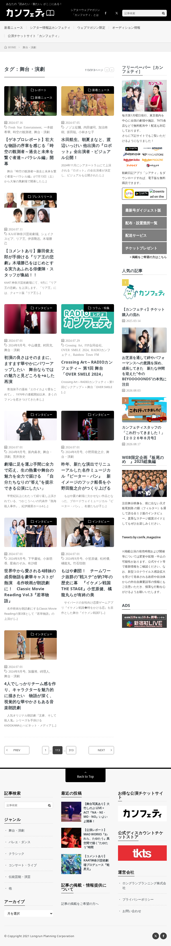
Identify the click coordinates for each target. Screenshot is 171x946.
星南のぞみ (17, 563)
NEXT (101, 750)
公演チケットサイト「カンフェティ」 (34, 36)
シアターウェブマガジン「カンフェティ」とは (85, 12)
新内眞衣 (34, 451)
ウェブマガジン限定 (91, 27)
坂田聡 (71, 131)
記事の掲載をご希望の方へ (80, 903)
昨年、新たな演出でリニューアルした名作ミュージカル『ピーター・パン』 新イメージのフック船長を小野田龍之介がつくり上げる (86, 476)
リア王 (20, 238)
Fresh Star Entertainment (24, 127)
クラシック (16, 853)
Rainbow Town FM (86, 354)
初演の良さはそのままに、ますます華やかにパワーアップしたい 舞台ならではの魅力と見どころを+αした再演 (29, 369)
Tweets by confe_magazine (141, 537)
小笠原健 (91, 558)
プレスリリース (42, 197)
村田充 (47, 345)
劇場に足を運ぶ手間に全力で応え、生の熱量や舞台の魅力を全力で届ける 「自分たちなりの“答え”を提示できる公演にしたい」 (29, 476)
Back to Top (85, 776)
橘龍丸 (66, 563)
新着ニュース (13, 27)
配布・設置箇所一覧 (141, 222)
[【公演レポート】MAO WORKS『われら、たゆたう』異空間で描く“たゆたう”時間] (71, 838)
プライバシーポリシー (138, 899)
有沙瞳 (32, 563)
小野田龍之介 (94, 451)
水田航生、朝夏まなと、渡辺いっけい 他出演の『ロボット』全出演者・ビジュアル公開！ (86, 148)
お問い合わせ (131, 911)
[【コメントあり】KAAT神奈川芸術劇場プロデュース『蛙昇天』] (71, 864)
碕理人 (44, 671)
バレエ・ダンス (20, 842)
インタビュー (43, 308)
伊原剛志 (34, 238)
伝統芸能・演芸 (20, 877)
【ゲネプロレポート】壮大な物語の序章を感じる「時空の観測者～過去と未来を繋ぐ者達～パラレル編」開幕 (29, 151)
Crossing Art (73, 345)
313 (71, 750)
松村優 (104, 558)
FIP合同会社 (93, 345)
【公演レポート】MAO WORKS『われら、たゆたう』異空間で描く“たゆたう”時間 (96, 838)
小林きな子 (86, 131)
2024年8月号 (17, 345)
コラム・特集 (101, 308)
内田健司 (89, 127)
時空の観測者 (22, 131)
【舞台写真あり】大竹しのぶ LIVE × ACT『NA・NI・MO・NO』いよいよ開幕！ (96, 812)
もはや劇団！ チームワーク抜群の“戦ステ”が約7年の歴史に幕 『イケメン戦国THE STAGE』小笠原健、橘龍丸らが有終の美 (87, 582)
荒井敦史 (19, 456)
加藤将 (32, 671)
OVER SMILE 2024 (75, 349)
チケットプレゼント (141, 248)
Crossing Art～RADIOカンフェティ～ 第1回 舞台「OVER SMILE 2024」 (87, 368)
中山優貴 (34, 345)
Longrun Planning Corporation (52, 936)
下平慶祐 (34, 558)
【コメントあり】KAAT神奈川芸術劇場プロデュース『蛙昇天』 (96, 862)
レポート (41, 90)
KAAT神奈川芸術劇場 (23, 233)
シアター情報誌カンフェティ (50, 27)
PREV (16, 750)
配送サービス (136, 235)
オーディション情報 (126, 27)
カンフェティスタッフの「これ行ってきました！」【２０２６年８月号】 (143, 432)
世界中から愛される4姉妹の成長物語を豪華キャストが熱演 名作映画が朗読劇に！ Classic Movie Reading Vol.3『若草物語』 (30, 585)
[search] (163, 13)
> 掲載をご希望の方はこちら (148, 257)
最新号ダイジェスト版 (143, 210)
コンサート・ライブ (23, 865)
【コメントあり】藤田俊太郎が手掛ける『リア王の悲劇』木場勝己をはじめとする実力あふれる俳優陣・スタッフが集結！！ (29, 262)
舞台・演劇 (42, 131)
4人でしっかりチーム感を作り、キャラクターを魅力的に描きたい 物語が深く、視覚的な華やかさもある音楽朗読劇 (30, 695)
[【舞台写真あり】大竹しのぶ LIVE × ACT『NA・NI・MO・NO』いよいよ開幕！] (71, 812)
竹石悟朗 (79, 563)
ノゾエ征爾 (73, 127)
